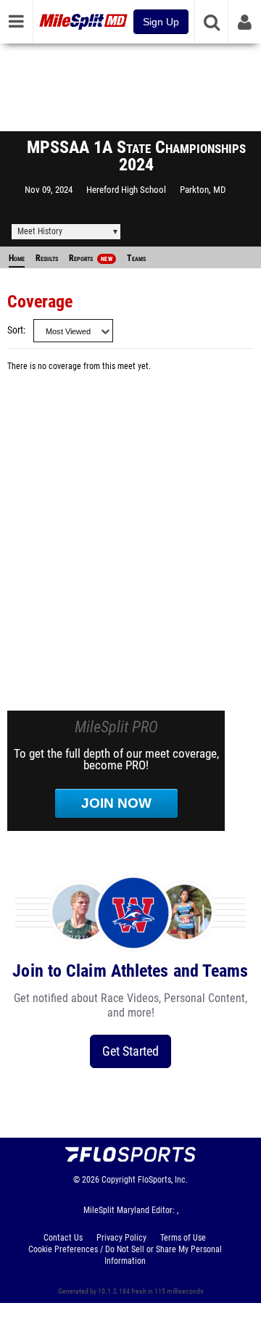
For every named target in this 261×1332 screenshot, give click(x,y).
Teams (136, 258)
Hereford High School (126, 189)
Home (17, 258)
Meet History (39, 231)
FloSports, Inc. (163, 1180)
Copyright (119, 1180)
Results (47, 258)
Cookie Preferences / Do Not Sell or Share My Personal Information (125, 1255)
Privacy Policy (121, 1238)
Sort (15, 330)
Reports (90, 258)
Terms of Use (183, 1238)
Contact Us (63, 1238)
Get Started (130, 1051)
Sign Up (161, 22)
